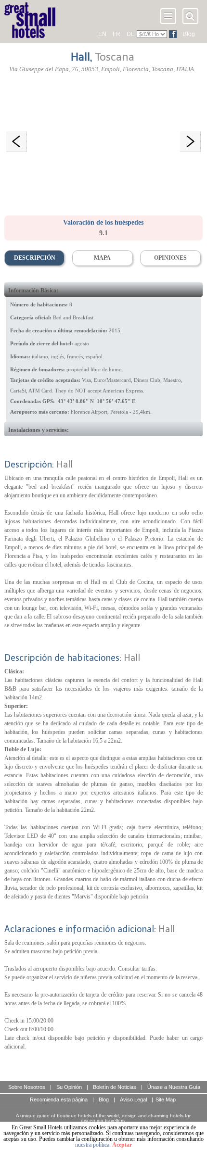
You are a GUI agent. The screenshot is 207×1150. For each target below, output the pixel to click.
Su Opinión (69, 1087)
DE (131, 34)
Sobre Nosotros (26, 1087)
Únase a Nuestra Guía (173, 1087)
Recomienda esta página (59, 1099)
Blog (189, 34)
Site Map (165, 1099)
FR (116, 34)
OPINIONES (170, 257)
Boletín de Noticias (114, 1087)
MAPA (102, 257)
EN (102, 34)
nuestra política (92, 1144)
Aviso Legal (133, 1099)
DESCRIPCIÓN (34, 257)
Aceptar (122, 1144)
